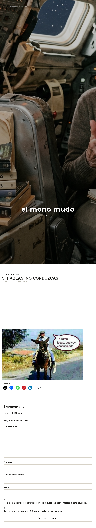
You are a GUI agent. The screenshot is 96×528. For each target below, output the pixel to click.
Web (6, 487)
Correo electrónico (14, 474)
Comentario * (11, 426)
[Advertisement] (48, 309)
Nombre (8, 462)
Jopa (20, 281)
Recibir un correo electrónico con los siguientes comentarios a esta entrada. (45, 503)
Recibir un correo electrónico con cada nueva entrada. (33, 511)
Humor (11, 281)
